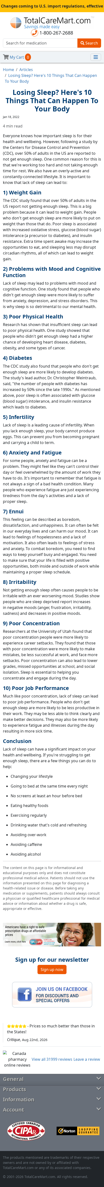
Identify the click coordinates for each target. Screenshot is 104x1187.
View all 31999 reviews (52, 1059)
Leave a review (87, 1059)
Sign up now (52, 969)
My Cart (19, 57)
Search (91, 43)
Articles (26, 69)
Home (8, 69)
